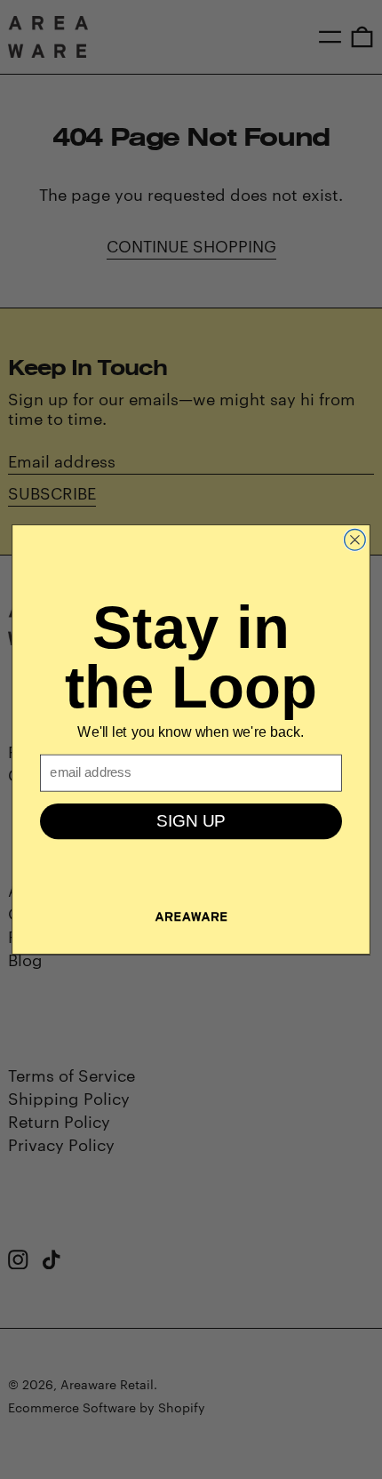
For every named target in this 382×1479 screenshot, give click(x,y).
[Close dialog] (355, 539)
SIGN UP (191, 820)
